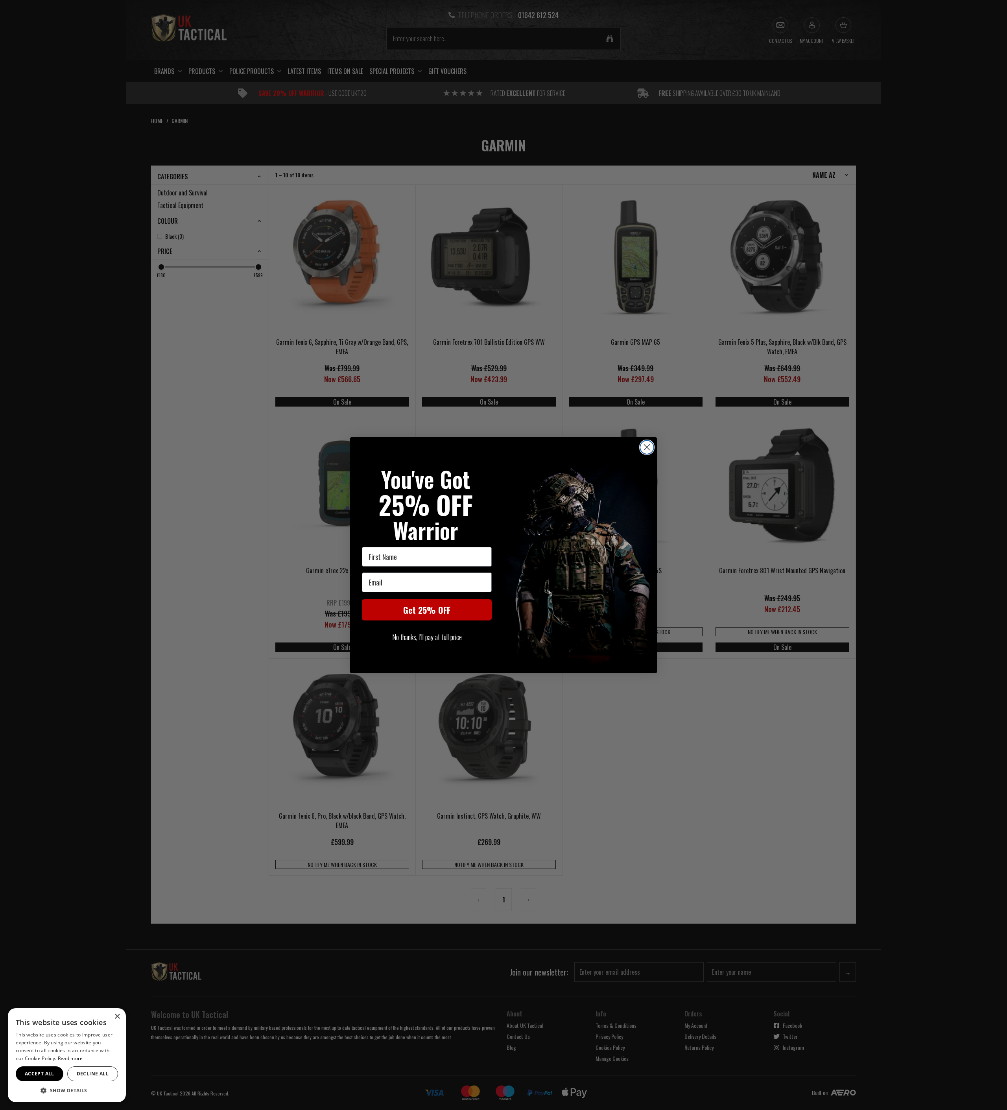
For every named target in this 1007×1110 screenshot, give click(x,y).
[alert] (67, 1055)
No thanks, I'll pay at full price (427, 637)
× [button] (117, 1017)
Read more (70, 1058)
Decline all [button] (93, 1073)
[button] (67, 1090)
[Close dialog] (647, 447)
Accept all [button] (39, 1073)
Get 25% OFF (426, 610)
